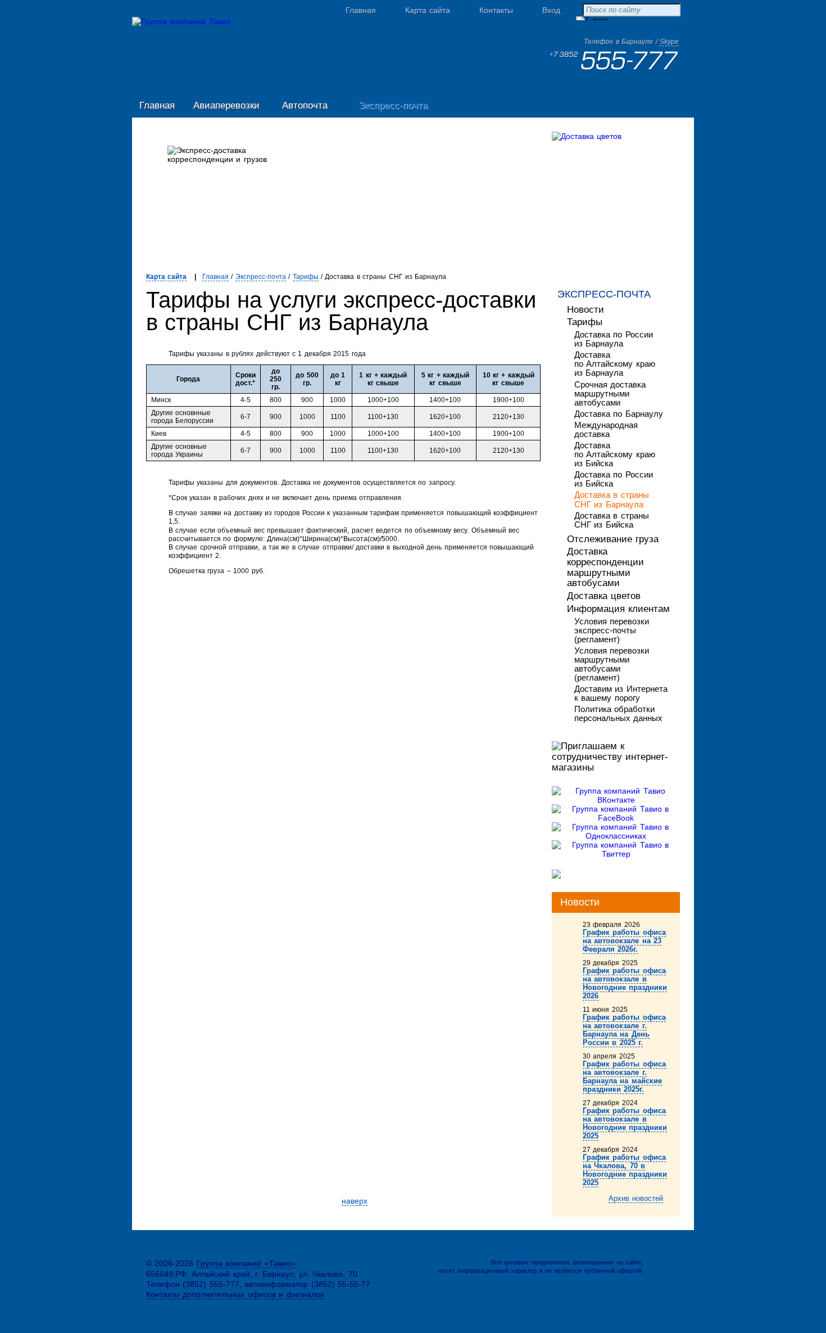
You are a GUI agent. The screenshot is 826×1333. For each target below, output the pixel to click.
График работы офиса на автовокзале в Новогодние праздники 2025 (625, 1123)
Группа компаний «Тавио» (246, 1263)
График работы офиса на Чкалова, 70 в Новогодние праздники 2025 (625, 1170)
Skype (669, 42)
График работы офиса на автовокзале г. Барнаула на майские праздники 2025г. (624, 1076)
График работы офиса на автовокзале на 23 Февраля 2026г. (624, 940)
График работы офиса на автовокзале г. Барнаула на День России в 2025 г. (624, 1030)
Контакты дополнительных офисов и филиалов (235, 1294)
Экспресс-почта (260, 277)
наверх (354, 1200)
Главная (215, 277)
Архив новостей (636, 1198)
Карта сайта (166, 277)
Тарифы (306, 277)
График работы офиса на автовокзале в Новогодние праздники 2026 (625, 983)
